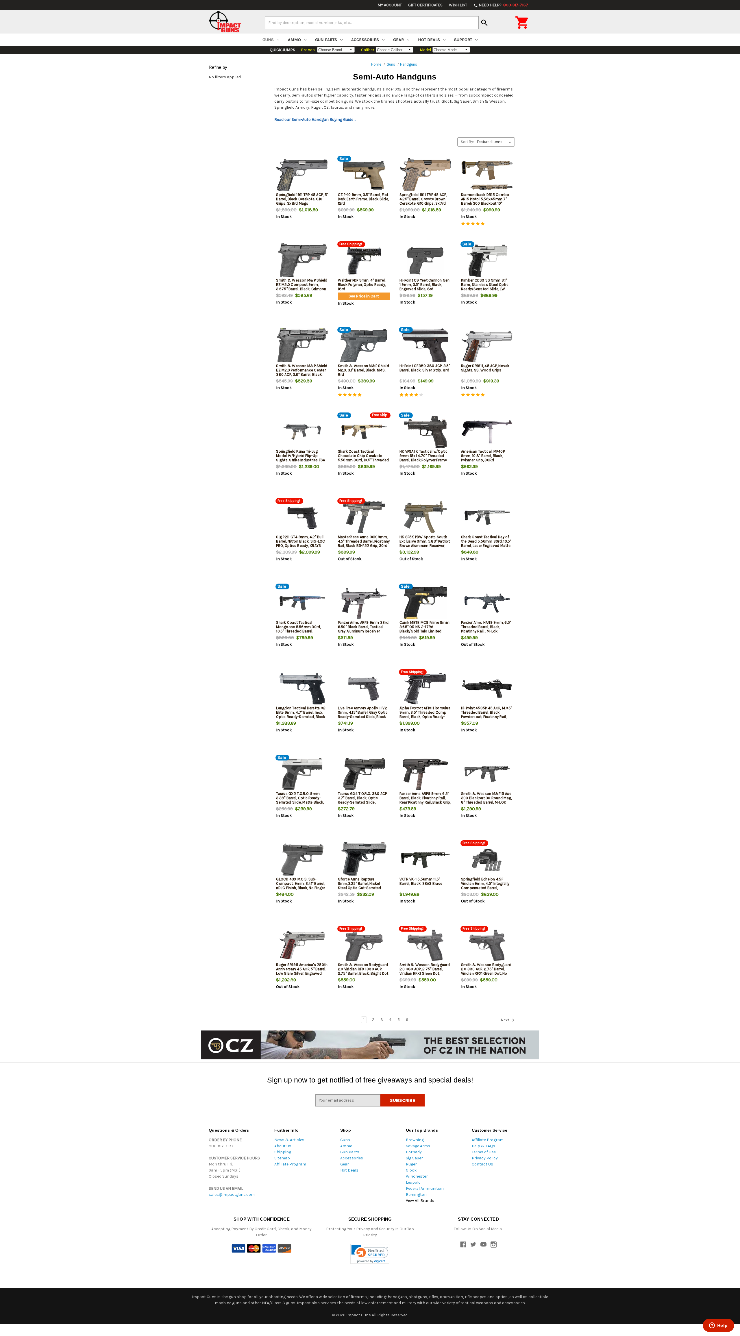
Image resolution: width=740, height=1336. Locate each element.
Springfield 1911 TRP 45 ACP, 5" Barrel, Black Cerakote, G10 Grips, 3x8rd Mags (302, 199)
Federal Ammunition (425, 1188)
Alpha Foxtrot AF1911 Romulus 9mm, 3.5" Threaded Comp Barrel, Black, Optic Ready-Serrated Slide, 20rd (424, 714)
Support (463, 39)
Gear (398, 39)
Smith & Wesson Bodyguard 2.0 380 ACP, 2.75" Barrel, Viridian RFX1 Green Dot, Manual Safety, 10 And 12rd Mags (424, 973)
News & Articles (289, 1139)
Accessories (365, 39)
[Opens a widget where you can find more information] (718, 1326)
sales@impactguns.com (232, 1194)
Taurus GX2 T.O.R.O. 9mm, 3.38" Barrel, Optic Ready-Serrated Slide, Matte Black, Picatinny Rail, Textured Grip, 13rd (300, 802)
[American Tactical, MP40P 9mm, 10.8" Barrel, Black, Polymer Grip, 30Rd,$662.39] (487, 431)
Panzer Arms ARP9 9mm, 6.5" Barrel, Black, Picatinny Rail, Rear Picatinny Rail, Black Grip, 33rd (425, 800)
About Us (282, 1145)
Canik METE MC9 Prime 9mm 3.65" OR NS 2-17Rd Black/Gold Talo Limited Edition (424, 629)
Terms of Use (484, 1152)
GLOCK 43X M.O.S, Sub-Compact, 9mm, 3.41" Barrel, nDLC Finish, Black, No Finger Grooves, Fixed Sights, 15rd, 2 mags (301, 888)
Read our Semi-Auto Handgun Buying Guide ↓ (315, 119)
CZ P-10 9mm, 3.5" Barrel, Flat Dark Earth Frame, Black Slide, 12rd (363, 199)
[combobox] (372, 22)
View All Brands (420, 1200)
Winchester (417, 1176)
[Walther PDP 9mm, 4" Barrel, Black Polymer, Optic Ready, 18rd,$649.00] (364, 260)
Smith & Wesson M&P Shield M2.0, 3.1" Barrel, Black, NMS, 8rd (363, 370)
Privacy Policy (485, 1158)
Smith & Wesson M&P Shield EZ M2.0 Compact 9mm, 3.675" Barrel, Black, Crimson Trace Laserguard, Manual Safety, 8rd (301, 289)
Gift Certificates (425, 5)
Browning (415, 1139)
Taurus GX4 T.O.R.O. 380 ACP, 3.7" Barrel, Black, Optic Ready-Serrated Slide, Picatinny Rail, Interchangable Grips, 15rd (363, 802)
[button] (370, 1254)
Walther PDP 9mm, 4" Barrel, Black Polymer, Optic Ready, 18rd (362, 284)
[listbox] (495, 142)
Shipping (282, 1152)
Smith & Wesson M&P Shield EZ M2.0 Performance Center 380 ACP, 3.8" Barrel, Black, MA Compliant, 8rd (301, 372)
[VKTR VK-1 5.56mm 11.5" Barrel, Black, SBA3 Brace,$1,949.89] (425, 859)
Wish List (458, 5)
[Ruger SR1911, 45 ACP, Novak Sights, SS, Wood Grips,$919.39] (487, 346)
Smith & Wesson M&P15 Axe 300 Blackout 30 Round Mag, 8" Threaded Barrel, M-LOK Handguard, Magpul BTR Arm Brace (486, 802)
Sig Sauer (414, 1158)
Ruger (411, 1164)
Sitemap (282, 1158)
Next (505, 1019)
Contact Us (482, 1164)
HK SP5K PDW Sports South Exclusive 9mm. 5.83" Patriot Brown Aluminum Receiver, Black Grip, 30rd (424, 543)
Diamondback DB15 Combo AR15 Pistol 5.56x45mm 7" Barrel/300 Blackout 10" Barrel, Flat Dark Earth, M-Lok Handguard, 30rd (485, 203)
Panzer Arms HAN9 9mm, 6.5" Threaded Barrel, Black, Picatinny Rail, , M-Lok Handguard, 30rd (486, 629)
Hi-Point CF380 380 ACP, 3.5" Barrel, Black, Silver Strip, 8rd (424, 368)
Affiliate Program (290, 1164)
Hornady (414, 1152)
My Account (390, 5)
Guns (268, 39)
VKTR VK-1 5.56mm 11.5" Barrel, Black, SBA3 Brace (420, 881)
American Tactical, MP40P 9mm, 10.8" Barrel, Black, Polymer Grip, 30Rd (483, 455)
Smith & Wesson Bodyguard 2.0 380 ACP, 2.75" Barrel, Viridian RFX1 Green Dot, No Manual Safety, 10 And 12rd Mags (486, 973)
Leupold (413, 1182)
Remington (416, 1194)
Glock (411, 1170)
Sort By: (467, 142)
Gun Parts (326, 39)
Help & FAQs (483, 1145)
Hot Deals (429, 39)
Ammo (294, 39)
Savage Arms (418, 1145)
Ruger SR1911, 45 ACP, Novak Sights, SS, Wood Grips (485, 368)
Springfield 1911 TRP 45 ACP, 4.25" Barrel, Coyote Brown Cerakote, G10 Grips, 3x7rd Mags (423, 201)
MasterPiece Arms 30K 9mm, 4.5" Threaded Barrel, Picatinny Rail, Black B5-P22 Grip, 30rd (364, 541)
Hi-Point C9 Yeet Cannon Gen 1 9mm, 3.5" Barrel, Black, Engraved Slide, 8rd (424, 284)
